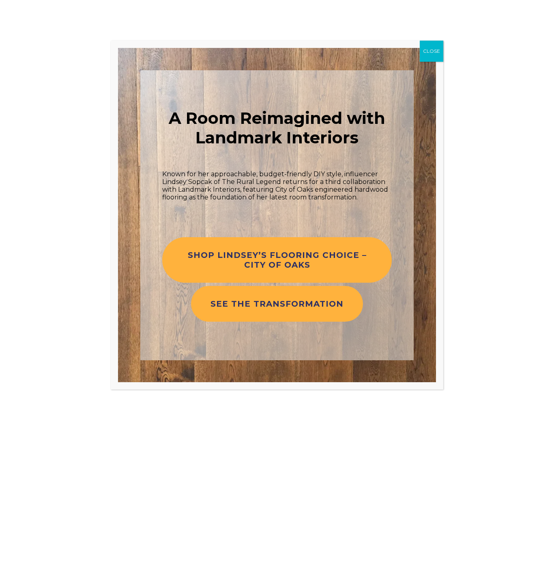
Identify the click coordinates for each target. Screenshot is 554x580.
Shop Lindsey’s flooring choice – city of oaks (277, 260)
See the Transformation (277, 304)
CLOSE (431, 51)
